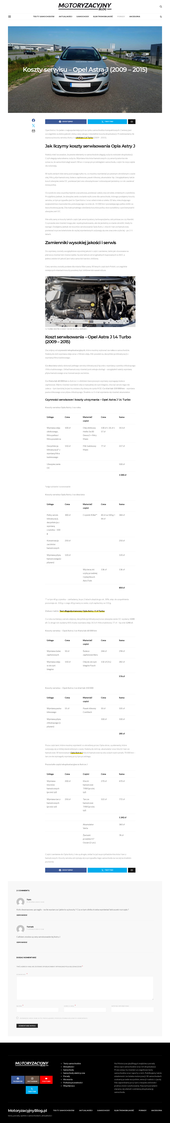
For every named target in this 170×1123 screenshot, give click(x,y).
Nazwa (19, 1006)
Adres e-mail (70, 1006)
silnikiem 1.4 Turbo (84, 137)
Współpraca (69, 1085)
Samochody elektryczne (74, 1073)
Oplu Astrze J (77, 752)
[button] (161, 17)
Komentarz (21, 974)
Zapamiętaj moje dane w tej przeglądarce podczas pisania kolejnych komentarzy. (54, 1018)
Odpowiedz (21, 915)
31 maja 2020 (80, 77)
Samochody (82, 16)
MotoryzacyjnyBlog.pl (27, 1110)
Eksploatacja (81, 62)
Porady (121, 16)
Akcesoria (134, 16)
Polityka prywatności (73, 1082)
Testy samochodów (44, 16)
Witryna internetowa (120, 1006)
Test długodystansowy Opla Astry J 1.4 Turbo (82, 611)
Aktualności (65, 16)
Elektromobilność (103, 16)
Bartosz (91, 77)
